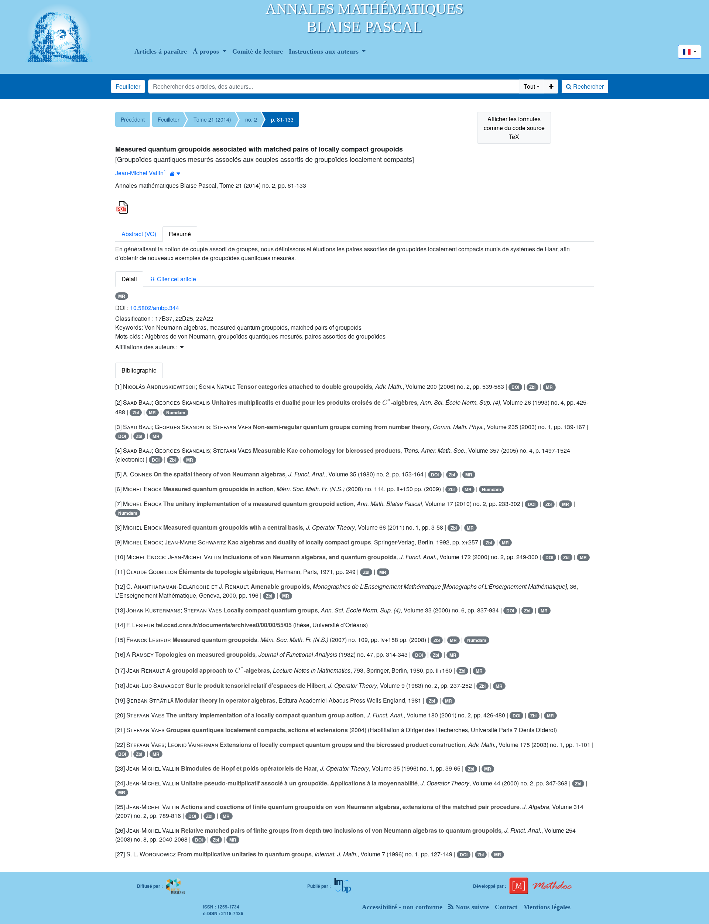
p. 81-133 (282, 119)
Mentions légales (547, 907)
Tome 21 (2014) (212, 119)
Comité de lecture (257, 51)
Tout (529, 86)
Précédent (133, 119)
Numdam (175, 412)
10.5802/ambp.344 (154, 307)
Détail (129, 279)
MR (121, 296)
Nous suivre (471, 907)
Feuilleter (128, 86)
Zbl (532, 387)
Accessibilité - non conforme (402, 907)
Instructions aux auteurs (324, 51)
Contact (506, 907)
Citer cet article (175, 279)
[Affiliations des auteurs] (175, 173)
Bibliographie (139, 370)
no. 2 (251, 119)
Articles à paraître (160, 51)
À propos (207, 51)
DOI (515, 387)
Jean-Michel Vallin (139, 173)
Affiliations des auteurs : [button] (147, 347)
